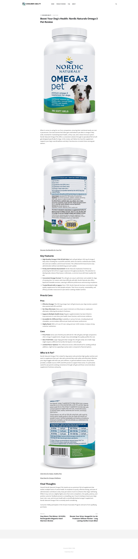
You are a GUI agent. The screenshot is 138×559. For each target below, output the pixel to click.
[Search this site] (116, 4)
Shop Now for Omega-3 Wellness (50, 478)
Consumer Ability (46, 15)
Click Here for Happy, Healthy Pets (51, 474)
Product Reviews (61, 4)
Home (52, 4)
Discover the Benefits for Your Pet (50, 250)
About (74, 4)
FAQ (69, 4)
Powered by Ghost (69, 552)
